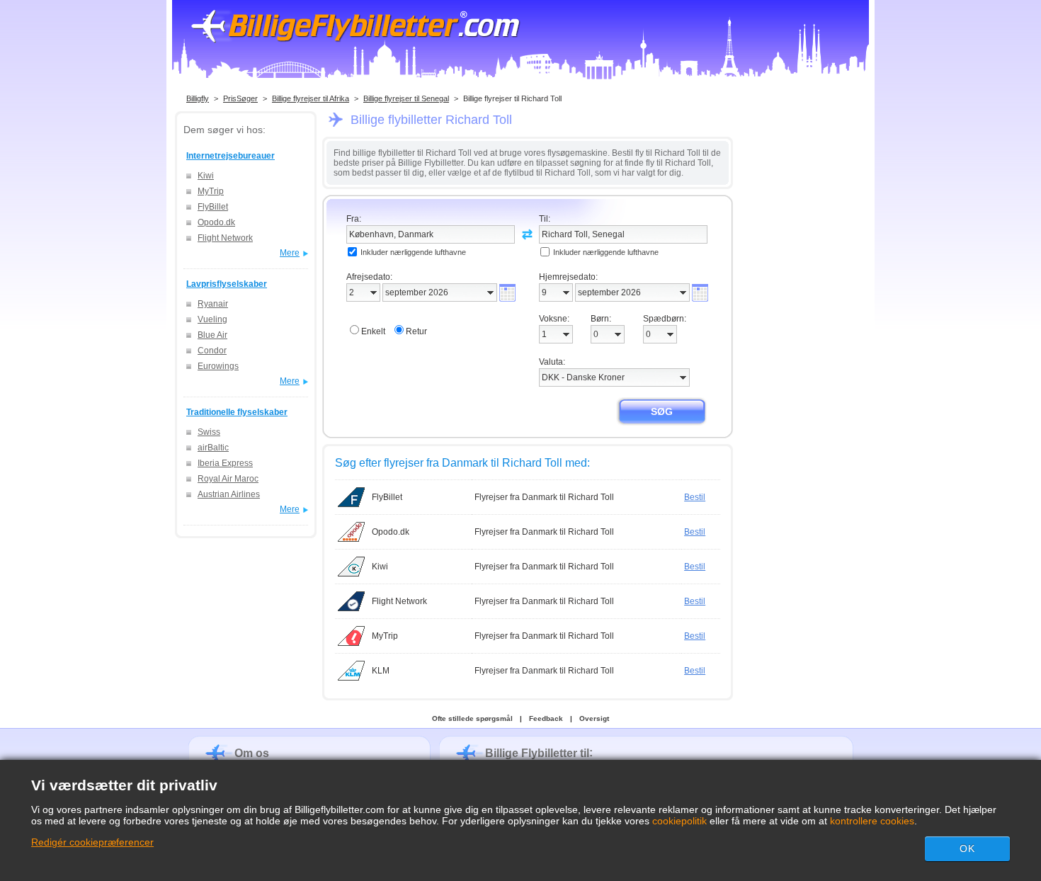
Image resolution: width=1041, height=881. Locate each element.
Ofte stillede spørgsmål (472, 718)
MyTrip (211, 191)
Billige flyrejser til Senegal (406, 98)
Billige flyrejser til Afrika (310, 98)
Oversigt (594, 718)
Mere (290, 253)
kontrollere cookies (872, 820)
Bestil (694, 497)
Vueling (212, 319)
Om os (251, 753)
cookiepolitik (679, 820)
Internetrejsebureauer (230, 156)
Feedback (546, 718)
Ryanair (213, 304)
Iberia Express (225, 463)
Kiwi (206, 176)
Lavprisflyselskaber (226, 284)
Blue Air (212, 335)
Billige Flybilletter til (537, 753)
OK (967, 848)
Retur (416, 331)
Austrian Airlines (229, 494)
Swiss (209, 432)
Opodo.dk (216, 222)
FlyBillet (213, 207)
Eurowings (218, 366)
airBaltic (213, 448)
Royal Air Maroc (228, 479)
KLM (380, 671)
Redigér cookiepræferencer (92, 842)
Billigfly (197, 98)
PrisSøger (240, 98)
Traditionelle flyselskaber (237, 412)
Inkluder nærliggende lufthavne (413, 252)
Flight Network (225, 238)
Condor (212, 351)
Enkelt (373, 331)
